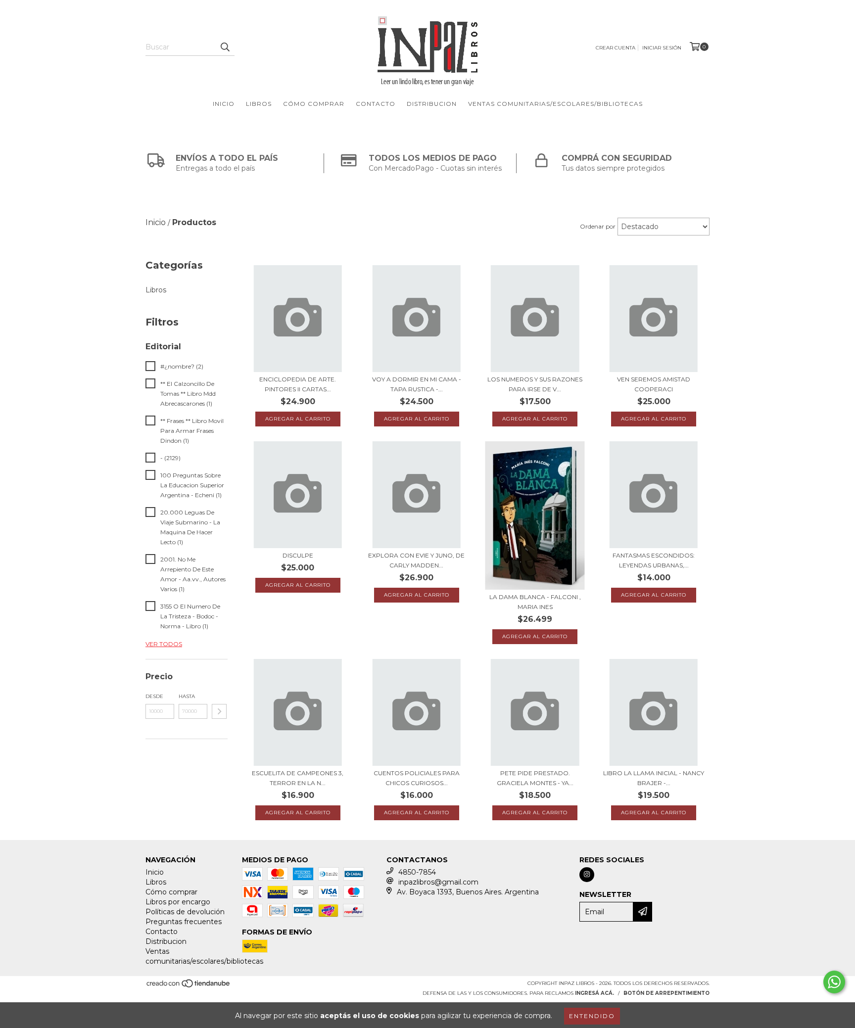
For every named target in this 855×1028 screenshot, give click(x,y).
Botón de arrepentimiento (666, 993)
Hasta (187, 696)
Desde (154, 696)
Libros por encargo (177, 901)
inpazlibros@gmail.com (438, 882)
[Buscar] (225, 47)
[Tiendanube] (188, 986)
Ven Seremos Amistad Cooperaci (653, 384)
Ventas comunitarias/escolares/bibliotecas (555, 103)
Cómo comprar (313, 103)
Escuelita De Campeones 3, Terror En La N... (297, 778)
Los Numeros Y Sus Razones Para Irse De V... (534, 384)
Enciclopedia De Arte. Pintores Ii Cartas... (297, 384)
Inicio (224, 103)
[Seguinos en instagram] (586, 874)
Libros (259, 103)
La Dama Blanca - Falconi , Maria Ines (535, 601)
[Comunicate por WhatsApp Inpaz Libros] (834, 982)
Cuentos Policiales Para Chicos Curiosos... (417, 778)
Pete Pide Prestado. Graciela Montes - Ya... (535, 778)
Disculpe (298, 555)
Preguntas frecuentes (183, 921)
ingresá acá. (594, 993)
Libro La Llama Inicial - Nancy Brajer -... (653, 778)
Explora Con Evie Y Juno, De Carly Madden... (416, 560)
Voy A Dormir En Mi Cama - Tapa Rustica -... (416, 384)
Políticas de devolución (185, 911)
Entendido (592, 1016)
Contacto (375, 103)
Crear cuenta (615, 48)
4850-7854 (417, 872)
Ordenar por (598, 226)
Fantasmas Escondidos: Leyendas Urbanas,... (654, 560)
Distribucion (432, 103)
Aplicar (219, 711)
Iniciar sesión (661, 48)
